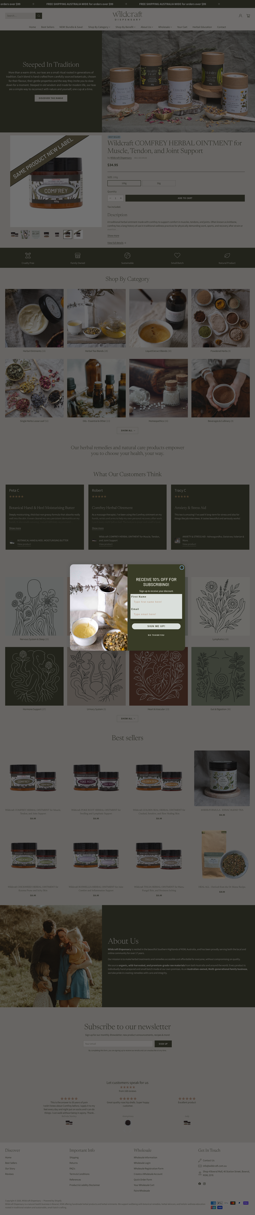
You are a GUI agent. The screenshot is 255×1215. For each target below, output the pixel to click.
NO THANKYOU (156, 635)
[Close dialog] (182, 567)
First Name (138, 596)
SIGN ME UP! (156, 626)
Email (135, 609)
